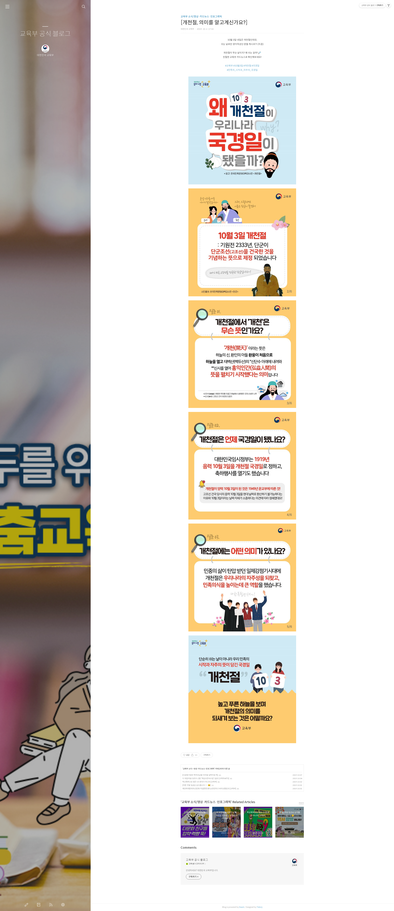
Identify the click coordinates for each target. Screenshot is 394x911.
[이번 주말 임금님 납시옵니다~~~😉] (196, 785)
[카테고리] (7, 7)
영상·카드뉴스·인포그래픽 (204, 769)
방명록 (39, 905)
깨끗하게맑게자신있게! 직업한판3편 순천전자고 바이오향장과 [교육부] (209, 788)
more (301, 803)
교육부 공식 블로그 (45, 34)
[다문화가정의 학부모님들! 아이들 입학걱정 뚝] (200, 775)
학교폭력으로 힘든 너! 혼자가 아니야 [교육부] (199, 782)
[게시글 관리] (196, 755)
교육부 (229, 65)
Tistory (259, 907)
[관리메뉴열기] (388, 5)
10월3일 (239, 65)
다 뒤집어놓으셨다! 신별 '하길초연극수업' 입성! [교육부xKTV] (205, 778)
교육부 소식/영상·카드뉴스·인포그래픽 (201, 16)
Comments (189, 848)
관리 (63, 905)
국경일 (256, 65)
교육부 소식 (187, 769)
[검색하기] (83, 6)
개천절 (248, 65)
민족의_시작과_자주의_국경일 (243, 70)
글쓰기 (27, 905)
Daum (241, 907)
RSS (51, 905)
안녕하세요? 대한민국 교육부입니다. (202, 870)
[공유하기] (192, 755)
